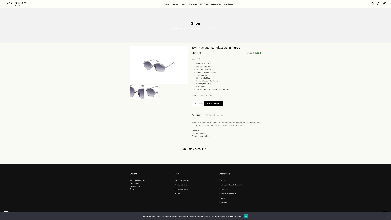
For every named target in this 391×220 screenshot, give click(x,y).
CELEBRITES (216, 4)
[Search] (373, 3)
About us (222, 180)
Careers (222, 198)
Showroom (223, 202)
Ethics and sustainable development (231, 185)
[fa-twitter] (202, 95)
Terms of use (223, 189)
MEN (183, 4)
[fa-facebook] (197, 95)
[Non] (388, 217)
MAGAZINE (193, 4)
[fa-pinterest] (210, 95)
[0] (383, 3)
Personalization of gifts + (201, 136)
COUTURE (204, 4)
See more (195, 130)
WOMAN (175, 4)
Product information (181, 189)
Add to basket (213, 103)
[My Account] (378, 3)
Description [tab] (197, 115)
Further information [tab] (214, 115)
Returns (177, 194)
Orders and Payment (182, 180)
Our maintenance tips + (200, 133)
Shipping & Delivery (181, 185)
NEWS (167, 4)
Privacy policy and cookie (227, 194)
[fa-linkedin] (206, 95)
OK (246, 216)
